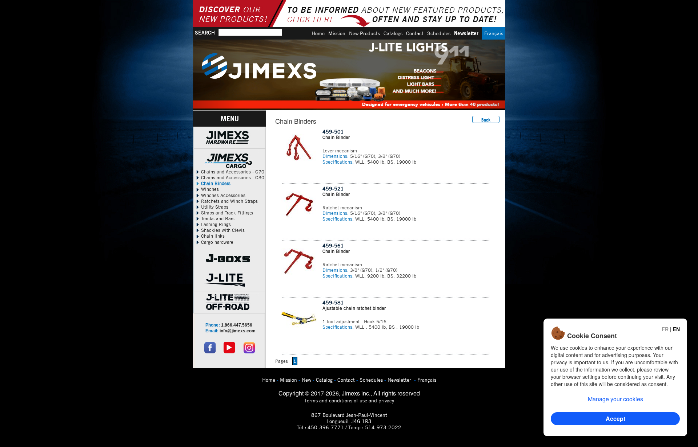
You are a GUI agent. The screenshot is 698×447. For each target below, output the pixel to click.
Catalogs (393, 33)
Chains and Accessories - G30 (232, 177)
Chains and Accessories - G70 (232, 172)
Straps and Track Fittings (226, 213)
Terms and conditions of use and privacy (349, 400)
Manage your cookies (615, 399)
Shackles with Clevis (222, 230)
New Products (364, 33)
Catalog (324, 380)
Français (493, 33)
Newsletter (466, 33)
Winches (209, 189)
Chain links (212, 236)
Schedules (438, 33)
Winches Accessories (222, 195)
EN (676, 329)
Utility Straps (214, 207)
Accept (615, 418)
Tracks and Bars (217, 218)
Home (318, 33)
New (306, 380)
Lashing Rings (215, 224)
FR (665, 329)
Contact (415, 33)
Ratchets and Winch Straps (229, 201)
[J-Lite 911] (349, 75)
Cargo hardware (216, 242)
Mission (336, 33)
